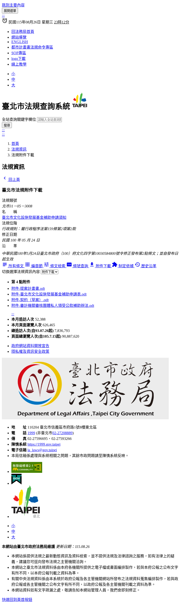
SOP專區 (18, 53)
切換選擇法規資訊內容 (21, 272)
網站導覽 (19, 37)
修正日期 (9, 235)
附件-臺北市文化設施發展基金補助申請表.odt (48, 294)
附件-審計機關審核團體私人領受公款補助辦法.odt (52, 306)
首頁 (15, 144)
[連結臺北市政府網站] (25, 517)
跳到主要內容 (13, 5)
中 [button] (13, 79)
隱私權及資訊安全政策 (30, 351)
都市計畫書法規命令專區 (32, 47)
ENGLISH (19, 42)
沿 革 (9, 246)
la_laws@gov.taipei (42, 450)
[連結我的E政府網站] (16, 483)
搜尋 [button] (7, 125)
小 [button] (13, 74)
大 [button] (13, 85)
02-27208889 (62, 433)
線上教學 (19, 64)
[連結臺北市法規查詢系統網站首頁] (113, 106)
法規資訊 (19, 149)
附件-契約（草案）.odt (30, 300)
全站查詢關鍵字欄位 (19, 119)
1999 (31, 433)
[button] (11, 180)
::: (3, 15)
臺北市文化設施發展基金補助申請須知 (34, 217)
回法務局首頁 (22, 32)
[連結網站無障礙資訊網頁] (26, 472)
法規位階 (9, 223)
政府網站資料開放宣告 (30, 346)
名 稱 (9, 212)
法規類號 (9, 200)
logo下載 (18, 59)
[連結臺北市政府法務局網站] (85, 418)
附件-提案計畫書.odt (28, 288)
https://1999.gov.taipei (43, 444)
